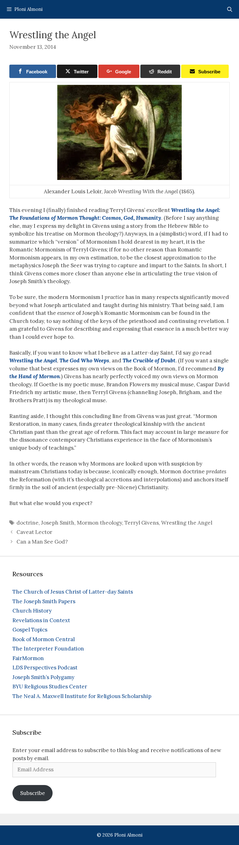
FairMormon (28, 658)
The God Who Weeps (84, 360)
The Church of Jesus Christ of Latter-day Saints (72, 591)
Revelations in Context (41, 620)
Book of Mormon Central (43, 639)
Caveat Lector (34, 532)
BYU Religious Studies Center (49, 686)
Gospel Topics (29, 629)
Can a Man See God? (42, 541)
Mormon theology (99, 522)
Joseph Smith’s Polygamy (43, 677)
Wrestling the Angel (33, 360)
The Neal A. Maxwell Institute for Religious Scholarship (81, 696)
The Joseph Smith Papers (43, 601)
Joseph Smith (57, 522)
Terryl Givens (141, 522)
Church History (32, 610)
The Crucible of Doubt (149, 360)
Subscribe (32, 793)
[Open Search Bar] (229, 9)
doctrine (27, 522)
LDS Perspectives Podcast (44, 667)
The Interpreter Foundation (48, 648)
